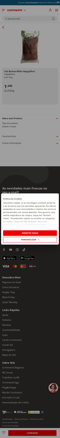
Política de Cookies (38, 224)
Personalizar (28, 239)
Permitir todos (30, 233)
